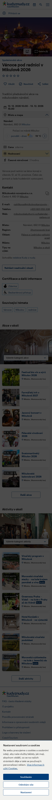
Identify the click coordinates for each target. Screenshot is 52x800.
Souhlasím (26, 777)
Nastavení (26, 792)
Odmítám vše (26, 784)
